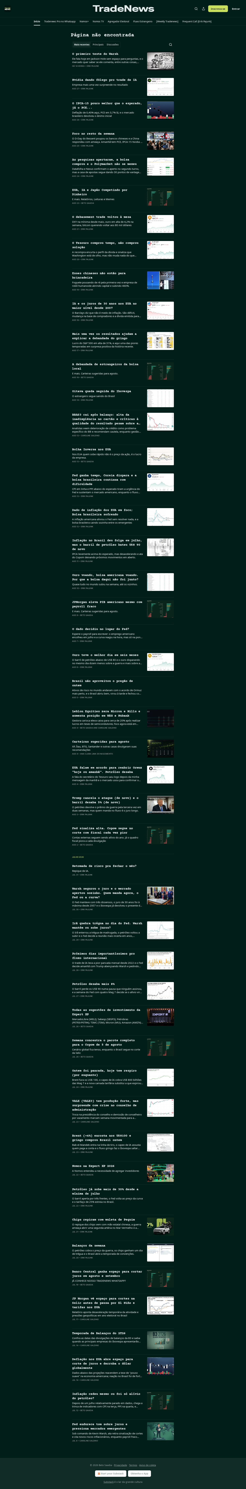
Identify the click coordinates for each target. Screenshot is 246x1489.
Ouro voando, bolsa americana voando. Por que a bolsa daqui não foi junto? (105, 577)
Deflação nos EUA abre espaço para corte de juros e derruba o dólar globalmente (102, 1364)
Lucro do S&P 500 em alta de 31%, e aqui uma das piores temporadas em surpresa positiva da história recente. (105, 344)
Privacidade (120, 1465)
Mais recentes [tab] (81, 44)
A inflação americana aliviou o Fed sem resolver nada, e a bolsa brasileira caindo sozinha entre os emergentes (105, 521)
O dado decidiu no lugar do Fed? (100, 629)
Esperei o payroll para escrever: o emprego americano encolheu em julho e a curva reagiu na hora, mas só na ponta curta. (107, 635)
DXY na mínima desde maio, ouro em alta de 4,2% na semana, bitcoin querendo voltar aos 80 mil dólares (102, 223)
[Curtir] (74, 70)
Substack (109, 1481)
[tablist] (96, 44)
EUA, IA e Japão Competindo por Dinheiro (99, 192)
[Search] (196, 8)
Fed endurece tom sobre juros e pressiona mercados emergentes (99, 1427)
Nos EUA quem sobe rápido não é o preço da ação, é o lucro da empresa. (106, 455)
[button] (37, 21)
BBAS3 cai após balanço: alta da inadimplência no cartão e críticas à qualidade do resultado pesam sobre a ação (105, 419)
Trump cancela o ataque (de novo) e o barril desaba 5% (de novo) (105, 800)
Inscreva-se (218, 8)
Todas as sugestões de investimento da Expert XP (106, 1012)
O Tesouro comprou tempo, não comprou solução (105, 245)
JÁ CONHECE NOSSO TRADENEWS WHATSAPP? (99, 1280)
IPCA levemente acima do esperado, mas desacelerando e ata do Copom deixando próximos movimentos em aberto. (107, 555)
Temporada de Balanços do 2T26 (99, 1333)
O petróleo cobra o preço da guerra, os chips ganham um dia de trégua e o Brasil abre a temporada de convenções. (107, 1252)
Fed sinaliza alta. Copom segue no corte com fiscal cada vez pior (102, 831)
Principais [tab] (98, 44)
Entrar (236, 8)
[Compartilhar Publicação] (203, 8)
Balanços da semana (88, 1246)
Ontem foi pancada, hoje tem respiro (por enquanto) (104, 1073)
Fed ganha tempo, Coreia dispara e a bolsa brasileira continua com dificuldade (104, 480)
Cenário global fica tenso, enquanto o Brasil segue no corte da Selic (106, 1051)
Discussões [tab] (112, 44)
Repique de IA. (80, 870)
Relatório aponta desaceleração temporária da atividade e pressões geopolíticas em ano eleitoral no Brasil (105, 1313)
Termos (133, 1465)
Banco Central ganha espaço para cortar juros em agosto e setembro (107, 1274)
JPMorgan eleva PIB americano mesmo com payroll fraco (107, 604)
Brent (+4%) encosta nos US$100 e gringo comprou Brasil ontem (101, 1138)
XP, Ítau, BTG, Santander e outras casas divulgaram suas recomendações (104, 748)
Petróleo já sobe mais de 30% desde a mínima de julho (105, 1192)
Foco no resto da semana (93, 134)
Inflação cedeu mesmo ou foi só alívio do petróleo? (106, 1396)
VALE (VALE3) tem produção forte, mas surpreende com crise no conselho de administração (105, 1105)
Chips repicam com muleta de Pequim (103, 1220)
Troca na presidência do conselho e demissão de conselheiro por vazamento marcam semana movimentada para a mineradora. (107, 1116)
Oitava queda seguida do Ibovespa (101, 391)
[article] (123, 62)
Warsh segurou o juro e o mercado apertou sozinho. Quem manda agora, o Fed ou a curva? (105, 893)
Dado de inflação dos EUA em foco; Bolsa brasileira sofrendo (102, 512)
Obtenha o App (139, 1473)
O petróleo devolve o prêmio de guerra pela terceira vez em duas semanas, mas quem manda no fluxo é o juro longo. (106, 808)
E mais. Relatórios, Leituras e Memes (93, 199)
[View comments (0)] (96, 70)
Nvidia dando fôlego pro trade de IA (104, 80)
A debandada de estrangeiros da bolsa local (105, 367)
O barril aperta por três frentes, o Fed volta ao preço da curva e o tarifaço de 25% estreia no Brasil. (107, 1200)
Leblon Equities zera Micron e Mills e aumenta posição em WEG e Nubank (106, 714)
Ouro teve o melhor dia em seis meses (105, 655)
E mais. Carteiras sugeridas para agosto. (95, 373)
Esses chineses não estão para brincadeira (99, 276)
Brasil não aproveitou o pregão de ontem (102, 683)
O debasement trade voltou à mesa (101, 217)
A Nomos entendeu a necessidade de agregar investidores (105, 1170)
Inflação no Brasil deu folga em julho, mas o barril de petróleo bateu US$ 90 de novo (107, 545)
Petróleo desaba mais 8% (93, 984)
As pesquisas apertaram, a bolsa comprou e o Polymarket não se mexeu (104, 162)
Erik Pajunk (93, 66)
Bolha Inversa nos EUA (91, 449)
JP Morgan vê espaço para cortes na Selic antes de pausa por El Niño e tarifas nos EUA (103, 1303)
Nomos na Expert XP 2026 (93, 1166)
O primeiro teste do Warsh (95, 54)
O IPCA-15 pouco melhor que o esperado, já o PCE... (107, 106)
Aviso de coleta (147, 1465)
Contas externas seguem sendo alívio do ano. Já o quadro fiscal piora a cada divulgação (105, 839)
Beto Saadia (87, 203)
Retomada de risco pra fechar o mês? (104, 866)
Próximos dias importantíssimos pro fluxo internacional (103, 956)
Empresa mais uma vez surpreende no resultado (100, 84)
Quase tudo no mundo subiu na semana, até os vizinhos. (105, 584)
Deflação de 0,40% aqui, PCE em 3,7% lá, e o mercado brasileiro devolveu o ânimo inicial (103, 114)
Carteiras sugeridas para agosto (100, 742)
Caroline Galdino (90, 435)
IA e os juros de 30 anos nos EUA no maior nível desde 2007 (104, 306)
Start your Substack (112, 1473)
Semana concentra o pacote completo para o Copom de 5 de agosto (103, 1043)
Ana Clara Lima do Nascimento (96, 754)
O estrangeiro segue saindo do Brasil (93, 396)
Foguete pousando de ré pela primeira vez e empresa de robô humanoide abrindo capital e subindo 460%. (104, 284)
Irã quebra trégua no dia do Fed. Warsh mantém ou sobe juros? (107, 926)
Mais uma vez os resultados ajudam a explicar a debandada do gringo (104, 336)
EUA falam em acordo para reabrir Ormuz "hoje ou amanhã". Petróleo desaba (107, 770)
